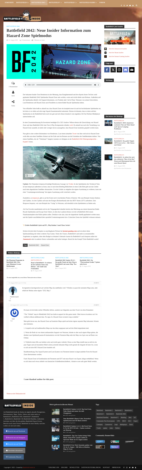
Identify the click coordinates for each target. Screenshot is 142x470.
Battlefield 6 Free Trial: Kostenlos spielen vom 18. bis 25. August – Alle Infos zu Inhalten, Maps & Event (77, 447)
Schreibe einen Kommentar (123, 134)
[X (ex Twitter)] (113, 69)
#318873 (96, 305)
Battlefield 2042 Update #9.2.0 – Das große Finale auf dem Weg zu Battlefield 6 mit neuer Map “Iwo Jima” (66, 263)
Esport (136, 421)
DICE (124, 421)
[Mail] (132, 69)
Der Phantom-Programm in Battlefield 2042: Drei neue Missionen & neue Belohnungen (15, 263)
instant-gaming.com (70, 231)
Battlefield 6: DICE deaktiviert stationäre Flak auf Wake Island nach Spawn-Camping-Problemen (124, 126)
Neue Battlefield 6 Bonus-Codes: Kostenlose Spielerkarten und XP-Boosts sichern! (77, 419)
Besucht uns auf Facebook (16, 431)
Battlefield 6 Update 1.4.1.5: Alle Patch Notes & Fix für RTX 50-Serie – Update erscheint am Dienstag (77, 428)
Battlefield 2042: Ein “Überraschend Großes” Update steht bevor (90, 262)
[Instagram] (119, 69)
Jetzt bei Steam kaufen (116, 52)
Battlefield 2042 (38, 2)
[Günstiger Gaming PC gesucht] (114, 447)
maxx (13, 95)
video (111, 428)
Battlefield (100, 410)
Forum (102, 2)
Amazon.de (27, 239)
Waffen (117, 428)
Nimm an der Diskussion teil (16, 393)
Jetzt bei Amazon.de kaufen (118, 49)
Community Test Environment (106, 421)
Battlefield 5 (100, 414)
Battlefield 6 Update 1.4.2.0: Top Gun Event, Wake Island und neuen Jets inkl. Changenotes (77, 411)
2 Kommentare (25, 40)
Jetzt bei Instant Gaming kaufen (119, 56)
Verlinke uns (53, 467)
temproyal (35, 198)
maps (116, 424)
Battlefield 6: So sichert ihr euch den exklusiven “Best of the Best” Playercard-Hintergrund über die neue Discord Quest (124, 160)
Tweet (74, 134)
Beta (130, 417)
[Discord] (125, 69)
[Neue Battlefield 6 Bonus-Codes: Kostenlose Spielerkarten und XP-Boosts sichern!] (55, 421)
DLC (129, 421)
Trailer (99, 428)
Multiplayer (123, 424)
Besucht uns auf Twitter (15, 444)
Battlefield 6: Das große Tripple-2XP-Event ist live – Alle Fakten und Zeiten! (124, 143)
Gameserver (108, 424)
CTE (118, 421)
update (105, 428)
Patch (131, 424)
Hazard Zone (45, 245)
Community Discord (14, 457)
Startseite (9, 2)
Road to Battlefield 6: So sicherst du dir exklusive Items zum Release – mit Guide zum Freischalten (41, 265)
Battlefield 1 (69, 2)
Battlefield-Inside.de (29, 467)
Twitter (71, 184)
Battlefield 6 (21, 2)
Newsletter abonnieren (15, 450)
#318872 (96, 283)
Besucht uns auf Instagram (16, 437)
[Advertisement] (101, 15)
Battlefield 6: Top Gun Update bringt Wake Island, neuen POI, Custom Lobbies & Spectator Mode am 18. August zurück (77, 437)
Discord (64, 467)
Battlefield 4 (9, 419)
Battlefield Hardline (30, 419)
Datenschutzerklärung (91, 467)
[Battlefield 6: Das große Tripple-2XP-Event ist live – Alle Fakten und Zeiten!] (108, 141)
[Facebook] (107, 69)
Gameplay (100, 424)
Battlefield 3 (18, 419)
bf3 (135, 417)
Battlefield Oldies (87, 2)
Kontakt (106, 467)
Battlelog (123, 417)
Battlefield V (54, 2)
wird (71, 125)
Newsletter (74, 467)
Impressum (116, 467)
